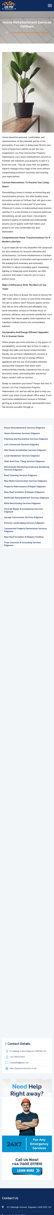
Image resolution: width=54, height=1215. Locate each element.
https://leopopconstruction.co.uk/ (23, 1068)
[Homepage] (7, 32)
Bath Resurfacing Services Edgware (22, 503)
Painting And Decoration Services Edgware (26, 439)
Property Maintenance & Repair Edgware (25, 486)
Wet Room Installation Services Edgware (25, 450)
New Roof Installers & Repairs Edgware (24, 492)
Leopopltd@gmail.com (19, 1062)
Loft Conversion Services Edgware (21, 444)
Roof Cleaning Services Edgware (20, 475)
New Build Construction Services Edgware (25, 481)
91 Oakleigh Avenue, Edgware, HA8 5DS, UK (28, 1051)
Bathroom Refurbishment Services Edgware (26, 497)
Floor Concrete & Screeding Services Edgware (22, 544)
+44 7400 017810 (17, 1057)
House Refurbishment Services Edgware (24, 427)
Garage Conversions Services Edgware (23, 517)
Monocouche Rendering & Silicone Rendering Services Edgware (26, 468)
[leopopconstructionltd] (9, 5)
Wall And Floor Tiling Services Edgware (24, 461)
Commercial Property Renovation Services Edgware (25, 530)
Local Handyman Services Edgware (22, 455)
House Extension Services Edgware (22, 433)
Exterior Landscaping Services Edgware (24, 523)
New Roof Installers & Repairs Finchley (24, 537)
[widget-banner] (27, 1129)
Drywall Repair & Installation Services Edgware (23, 510)
